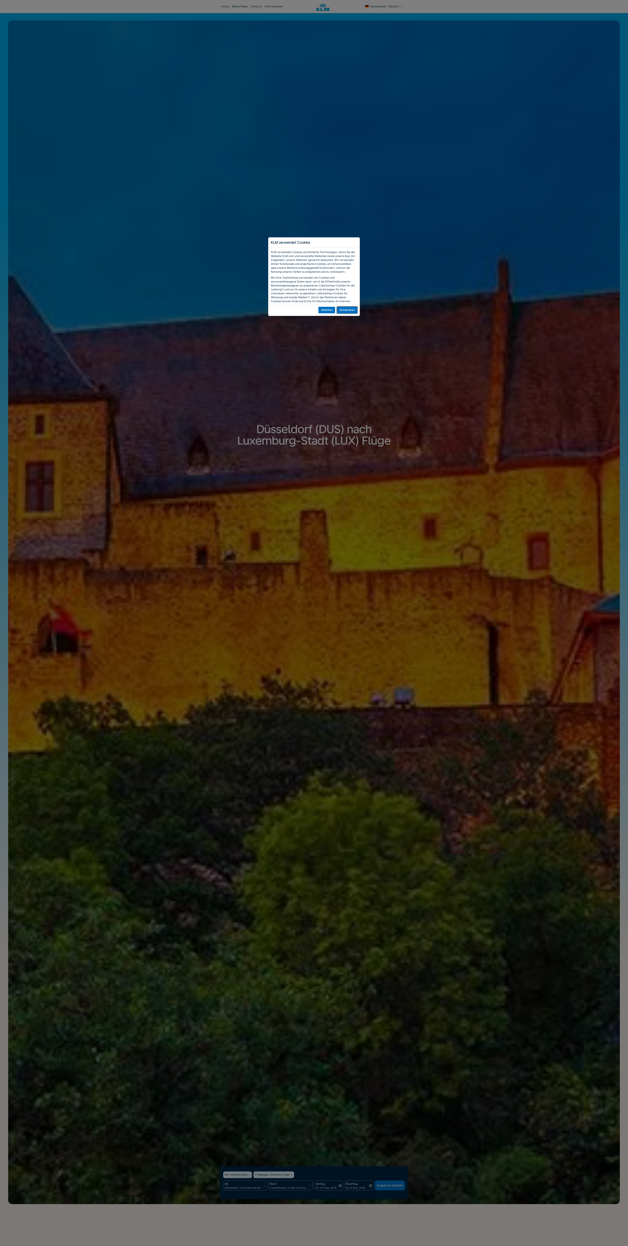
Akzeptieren (347, 310)
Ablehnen (326, 310)
